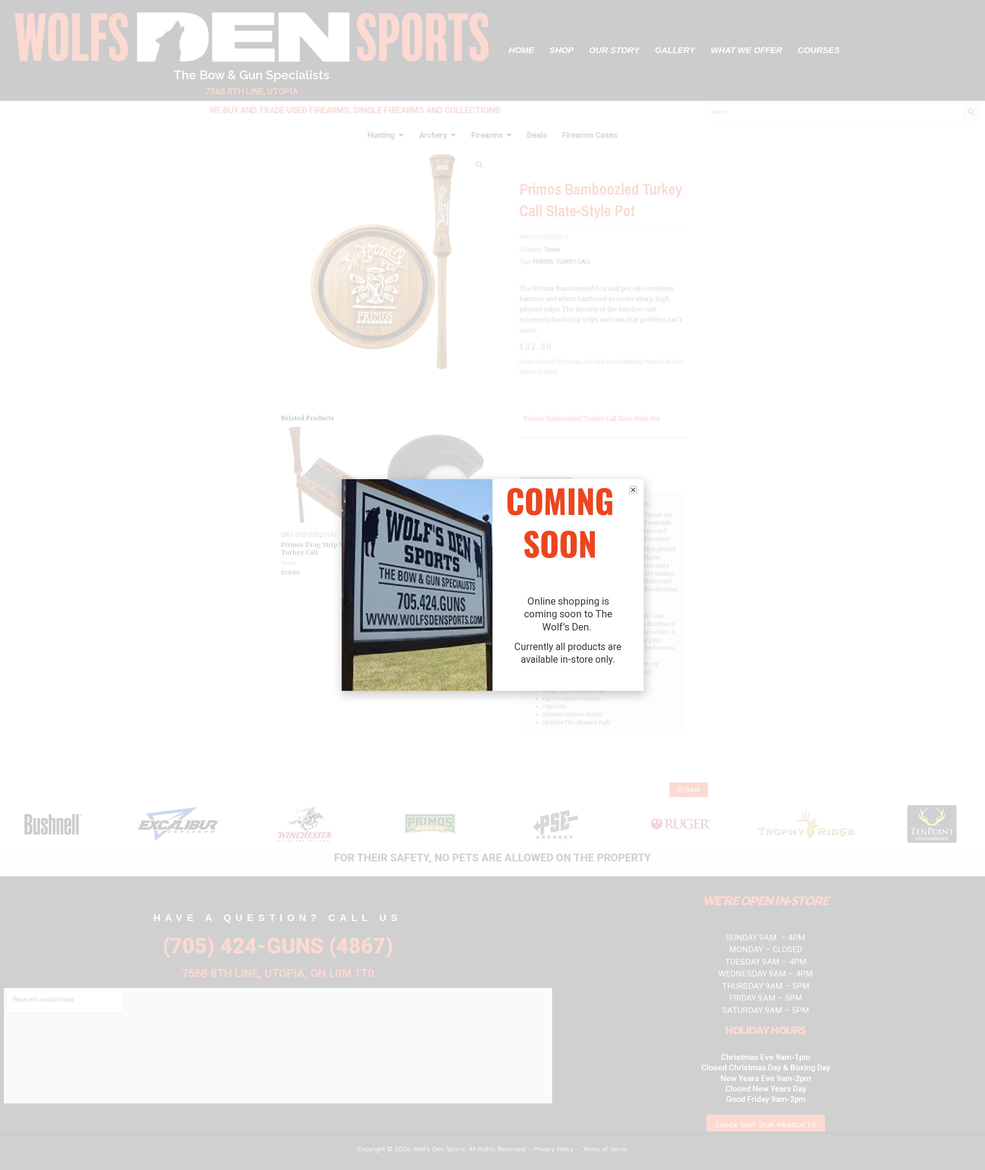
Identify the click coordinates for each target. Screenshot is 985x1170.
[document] (492, 585)
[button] (633, 490)
